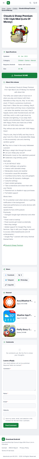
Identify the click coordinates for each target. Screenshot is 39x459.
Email (5, 402)
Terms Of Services (8, 450)
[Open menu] (4, 3)
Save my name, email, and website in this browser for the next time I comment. (19, 419)
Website (6, 410)
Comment (7, 368)
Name (5, 393)
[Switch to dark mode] (35, 3)
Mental (33, 60)
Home (3, 8)
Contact (4, 448)
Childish (15, 8)
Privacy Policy (24, 448)
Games (9, 8)
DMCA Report (13, 448)
